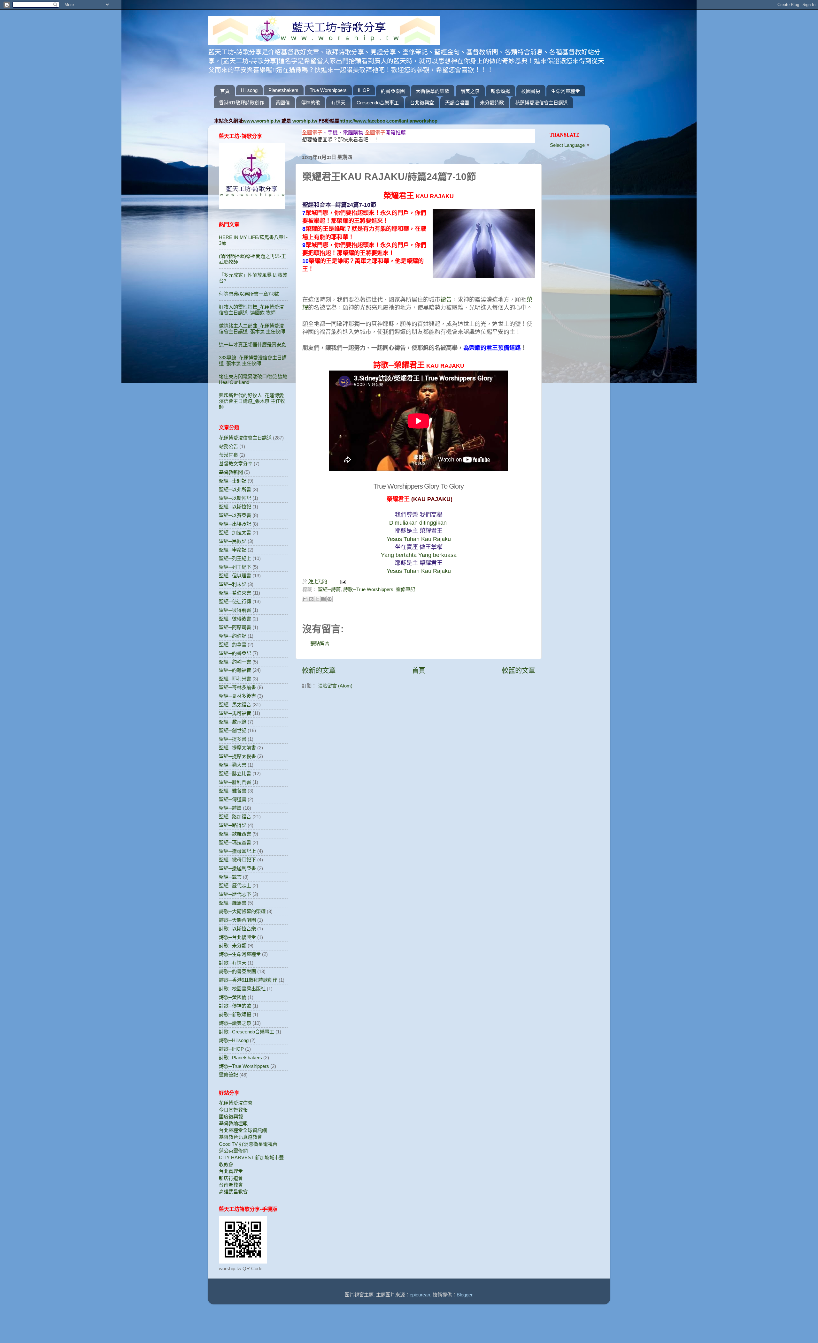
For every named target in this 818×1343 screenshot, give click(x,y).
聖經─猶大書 (232, 765)
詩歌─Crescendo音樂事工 (246, 1031)
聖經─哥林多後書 (237, 696)
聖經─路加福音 (235, 816)
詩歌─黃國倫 (232, 997)
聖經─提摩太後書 (237, 756)
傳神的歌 (310, 102)
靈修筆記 (405, 589)
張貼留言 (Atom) (335, 685)
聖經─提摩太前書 (237, 747)
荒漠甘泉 (228, 455)
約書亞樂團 (393, 91)
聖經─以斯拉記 (235, 506)
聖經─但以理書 (235, 575)
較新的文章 (319, 670)
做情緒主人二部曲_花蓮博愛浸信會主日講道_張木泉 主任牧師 (252, 328)
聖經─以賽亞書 (235, 515)
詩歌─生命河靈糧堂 (240, 954)
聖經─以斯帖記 (235, 498)
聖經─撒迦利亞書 (237, 868)
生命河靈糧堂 (565, 91)
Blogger (464, 1294)
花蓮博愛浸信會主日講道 (541, 102)
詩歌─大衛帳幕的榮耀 (242, 911)
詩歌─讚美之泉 (235, 1023)
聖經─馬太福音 (235, 704)
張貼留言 (319, 643)
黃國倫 (282, 102)
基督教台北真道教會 (240, 1137)
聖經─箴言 (230, 877)
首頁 (225, 91)
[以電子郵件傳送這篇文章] (305, 599)
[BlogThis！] (311, 599)
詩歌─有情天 (232, 962)
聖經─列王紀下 (235, 567)
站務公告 (228, 446)
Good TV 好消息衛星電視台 (248, 1144)
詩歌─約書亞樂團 (237, 971)
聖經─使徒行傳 (235, 601)
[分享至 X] (317, 599)
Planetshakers (283, 90)
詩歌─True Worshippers (368, 589)
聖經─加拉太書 (235, 532)
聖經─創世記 (232, 730)
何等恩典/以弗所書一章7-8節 (249, 293)
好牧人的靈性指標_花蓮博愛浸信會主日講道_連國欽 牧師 (251, 309)
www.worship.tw (261, 121)
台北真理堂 (231, 1171)
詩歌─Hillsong (234, 1040)
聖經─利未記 (232, 584)
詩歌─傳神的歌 (235, 1006)
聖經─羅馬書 (232, 902)
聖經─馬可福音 (235, 713)
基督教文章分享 (235, 463)
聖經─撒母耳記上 (237, 851)
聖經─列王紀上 (235, 558)
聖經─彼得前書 (235, 610)
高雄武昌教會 (233, 1191)
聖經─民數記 (232, 541)
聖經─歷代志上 (235, 885)
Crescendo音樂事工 (378, 102)
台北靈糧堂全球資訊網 (243, 1130)
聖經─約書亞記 (235, 653)
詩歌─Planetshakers (240, 1057)
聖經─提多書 (232, 739)
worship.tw (304, 121)
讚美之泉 (470, 91)
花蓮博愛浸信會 (235, 1103)
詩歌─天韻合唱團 (237, 920)
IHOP (364, 90)
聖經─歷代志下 (235, 894)
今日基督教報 (233, 1110)
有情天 (338, 102)
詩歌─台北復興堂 (237, 937)
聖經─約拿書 (232, 644)
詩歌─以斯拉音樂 (237, 928)
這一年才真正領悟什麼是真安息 (252, 344)
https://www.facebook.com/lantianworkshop (388, 121)
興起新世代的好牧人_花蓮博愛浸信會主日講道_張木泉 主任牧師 (252, 401)
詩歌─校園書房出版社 (242, 988)
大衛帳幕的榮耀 (432, 91)
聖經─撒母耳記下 (237, 859)
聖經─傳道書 (232, 799)
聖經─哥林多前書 (237, 687)
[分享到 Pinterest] (329, 599)
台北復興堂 (422, 102)
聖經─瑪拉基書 (235, 842)
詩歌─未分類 (232, 945)
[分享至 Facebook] (323, 599)
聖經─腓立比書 (235, 773)
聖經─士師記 (232, 481)
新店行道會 (231, 1178)
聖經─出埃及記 (235, 524)
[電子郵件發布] (342, 581)
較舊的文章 (518, 670)
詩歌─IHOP (231, 1049)
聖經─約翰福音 (235, 670)
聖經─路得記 (232, 825)
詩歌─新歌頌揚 (235, 1014)
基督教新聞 (231, 472)
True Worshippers (328, 90)
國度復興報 (231, 1116)
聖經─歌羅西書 (235, 834)
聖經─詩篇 (329, 589)
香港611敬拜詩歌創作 (241, 102)
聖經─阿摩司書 (235, 627)
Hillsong (249, 90)
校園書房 (530, 91)
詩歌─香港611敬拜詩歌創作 (248, 980)
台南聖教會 (231, 1185)
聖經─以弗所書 (235, 489)
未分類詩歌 (492, 102)
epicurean (420, 1294)
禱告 (446, 299)
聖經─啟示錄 (232, 721)
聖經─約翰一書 (235, 661)
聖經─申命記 (232, 549)
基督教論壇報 (233, 1123)
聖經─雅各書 (232, 790)
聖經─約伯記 (232, 636)
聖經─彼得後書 (235, 618)
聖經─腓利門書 (235, 782)
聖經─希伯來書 (235, 593)
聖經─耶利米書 (235, 678)
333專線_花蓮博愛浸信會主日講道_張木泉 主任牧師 (253, 360)
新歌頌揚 (500, 91)
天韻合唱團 (457, 102)
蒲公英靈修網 (233, 1150)
